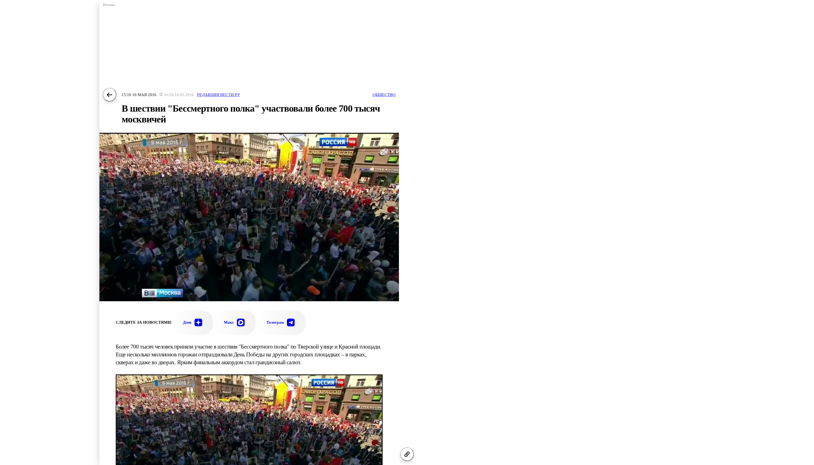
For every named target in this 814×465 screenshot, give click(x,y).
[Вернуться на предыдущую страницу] (109, 94)
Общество (384, 95)
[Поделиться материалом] (407, 454)
